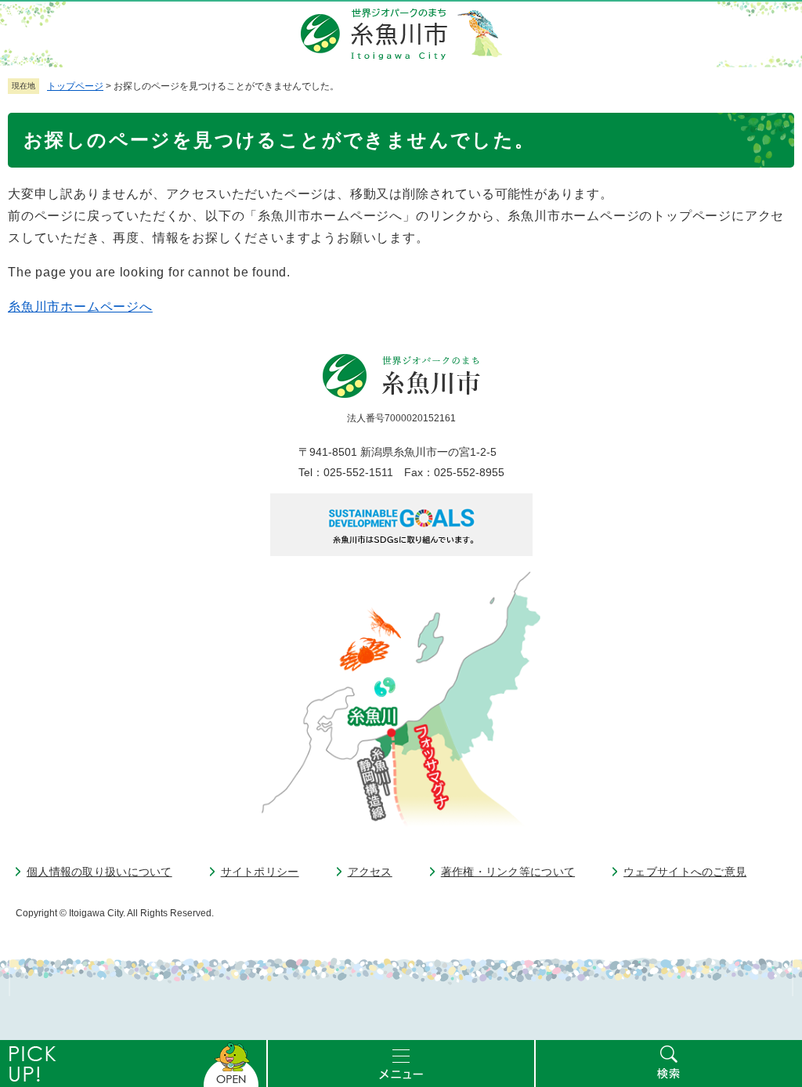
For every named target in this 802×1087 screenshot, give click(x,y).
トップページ (75, 86)
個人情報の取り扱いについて (99, 871)
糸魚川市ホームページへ (80, 306)
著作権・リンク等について (508, 871)
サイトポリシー (260, 871)
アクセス (370, 871)
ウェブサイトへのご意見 (684, 871)
